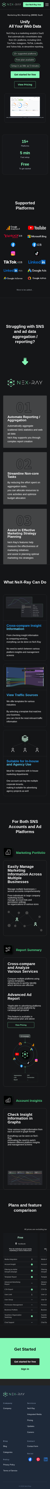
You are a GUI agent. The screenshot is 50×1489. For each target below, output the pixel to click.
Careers (30, 1432)
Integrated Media (34, 1414)
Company (7, 1408)
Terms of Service (10, 1471)
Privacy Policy (9, 1465)
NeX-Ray (31, 1408)
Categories (7, 1452)
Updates (30, 1426)
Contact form (32, 1446)
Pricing (30, 1420)
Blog (5, 1446)
